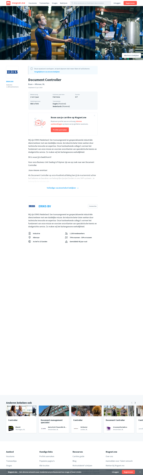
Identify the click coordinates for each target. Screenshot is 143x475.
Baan (30, 84)
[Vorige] (132, 402)
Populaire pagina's (47, 461)
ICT (76, 97)
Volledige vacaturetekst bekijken (61, 188)
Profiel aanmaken (60, 130)
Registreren (130, 3)
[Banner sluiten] (94, 116)
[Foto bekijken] (47, 33)
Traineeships (44, 3)
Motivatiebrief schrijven (82, 465)
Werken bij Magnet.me (115, 465)
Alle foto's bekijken (131, 55)
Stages (54, 3)
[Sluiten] (140, 472)
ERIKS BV (9, 81)
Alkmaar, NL (40, 84)
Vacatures (33, 3)
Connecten (93, 206)
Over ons (109, 456)
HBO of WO (34, 104)
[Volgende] (135, 402)
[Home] (15, 3)
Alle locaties (44, 465)
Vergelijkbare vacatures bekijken (47, 72)
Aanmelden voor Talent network (119, 461)
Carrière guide (78, 456)
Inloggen (117, 3)
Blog (74, 461)
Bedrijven (63, 3)
